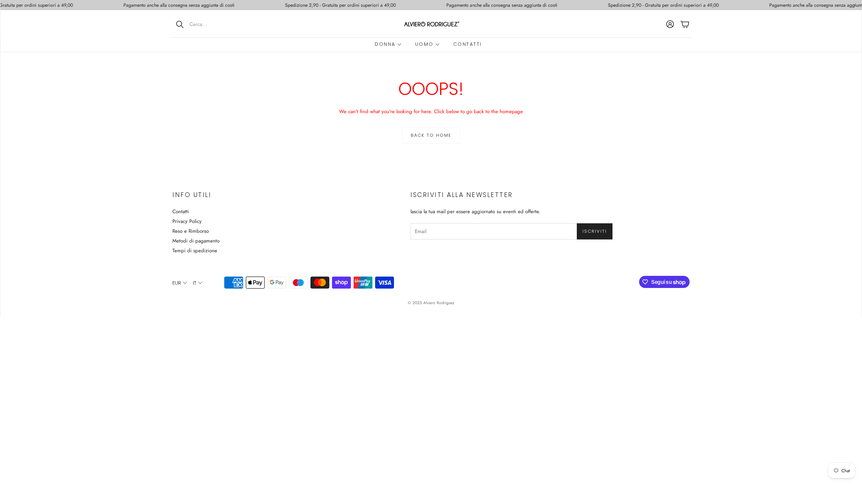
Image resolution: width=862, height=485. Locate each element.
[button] (213, 24)
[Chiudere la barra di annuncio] (855, 5)
